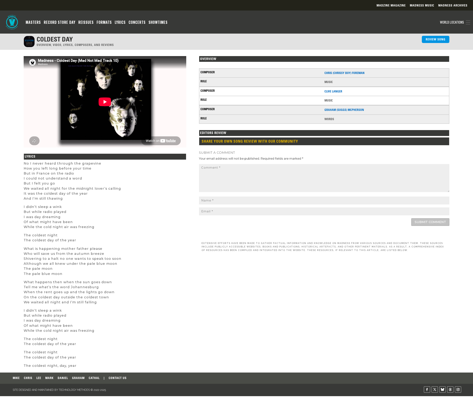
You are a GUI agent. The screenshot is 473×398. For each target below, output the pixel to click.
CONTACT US (118, 378)
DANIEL (63, 378)
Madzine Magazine (391, 5)
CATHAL (94, 378)
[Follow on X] (435, 389)
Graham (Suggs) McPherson (344, 110)
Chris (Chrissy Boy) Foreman (344, 73)
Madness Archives (452, 5)
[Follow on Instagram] (458, 389)
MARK (49, 378)
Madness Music (422, 5)
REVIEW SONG (435, 39)
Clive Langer (333, 91)
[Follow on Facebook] (427, 389)
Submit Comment (430, 222)
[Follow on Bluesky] (442, 389)
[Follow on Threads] (450, 389)
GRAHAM (78, 378)
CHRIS (28, 378)
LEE (38, 378)
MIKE (16, 378)
